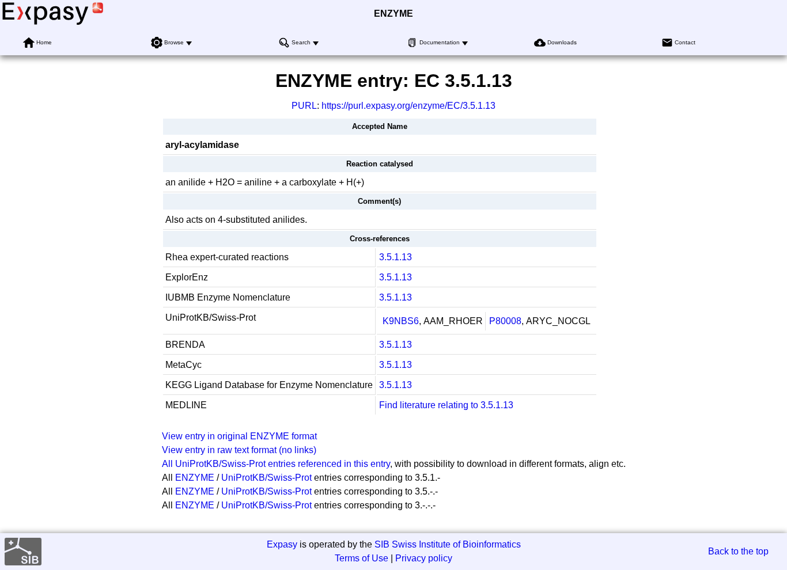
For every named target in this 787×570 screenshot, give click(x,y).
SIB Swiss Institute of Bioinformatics (447, 544)
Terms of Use (361, 558)
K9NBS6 (401, 321)
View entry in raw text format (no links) (239, 450)
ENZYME (393, 13)
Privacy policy (423, 558)
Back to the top (738, 551)
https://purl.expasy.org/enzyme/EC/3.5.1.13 (408, 106)
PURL (304, 106)
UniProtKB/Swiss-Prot (266, 477)
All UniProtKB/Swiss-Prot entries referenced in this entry (276, 464)
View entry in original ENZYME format (239, 436)
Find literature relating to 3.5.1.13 (446, 405)
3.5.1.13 (395, 257)
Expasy (282, 544)
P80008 (505, 321)
